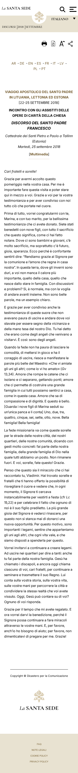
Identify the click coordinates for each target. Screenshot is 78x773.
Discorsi (9, 27)
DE (22, 63)
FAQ (39, 744)
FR (47, 63)
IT (54, 63)
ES (39, 63)
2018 (21, 27)
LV (62, 63)
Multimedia (39, 154)
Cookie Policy (39, 755)
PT (43, 69)
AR (13, 63)
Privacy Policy (39, 761)
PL (35, 69)
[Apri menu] (72, 9)
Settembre (34, 27)
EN (30, 63)
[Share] (71, 44)
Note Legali (39, 749)
